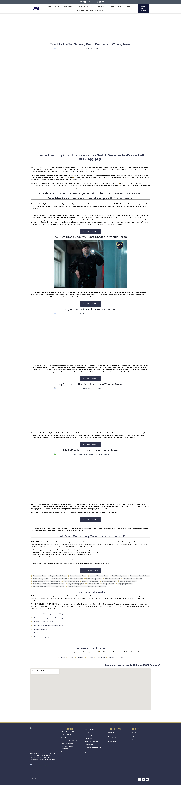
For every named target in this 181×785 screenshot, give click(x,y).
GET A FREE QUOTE (143, 8)
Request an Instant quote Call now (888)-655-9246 (108, 665)
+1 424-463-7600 (98, 2)
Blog (93, 6)
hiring (118, 183)
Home (50, 6)
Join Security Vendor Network (90, 11)
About (57, 6)
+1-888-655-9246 (84, 2)
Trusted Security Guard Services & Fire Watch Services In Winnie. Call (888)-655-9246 (90, 157)
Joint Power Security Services (46, 779)
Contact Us (103, 6)
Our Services (68, 6)
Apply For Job (117, 6)
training (74, 177)
